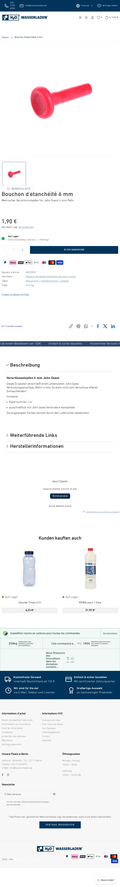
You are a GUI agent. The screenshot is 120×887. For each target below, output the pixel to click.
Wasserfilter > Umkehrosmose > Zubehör (47, 281)
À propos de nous (51, 720)
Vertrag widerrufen (11, 744)
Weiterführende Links (33, 436)
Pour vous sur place (52, 724)
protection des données (14, 736)
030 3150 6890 (12, 6)
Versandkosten (26, 227)
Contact (46, 736)
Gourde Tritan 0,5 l (29, 602)
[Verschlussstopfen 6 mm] (60, 99)
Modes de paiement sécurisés (17, 720)
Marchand (7, 740)
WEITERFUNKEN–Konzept (26, 859)
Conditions (7, 732)
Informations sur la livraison (16, 724)
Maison (5, 37)
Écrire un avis (60, 496)
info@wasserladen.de (35, 6)
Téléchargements (51, 732)
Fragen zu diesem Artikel (15, 294)
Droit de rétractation (12, 728)
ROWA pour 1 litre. (90, 602)
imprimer (47, 740)
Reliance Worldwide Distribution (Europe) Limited (50, 276)
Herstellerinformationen (36, 447)
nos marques (49, 728)
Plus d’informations (110, 633)
